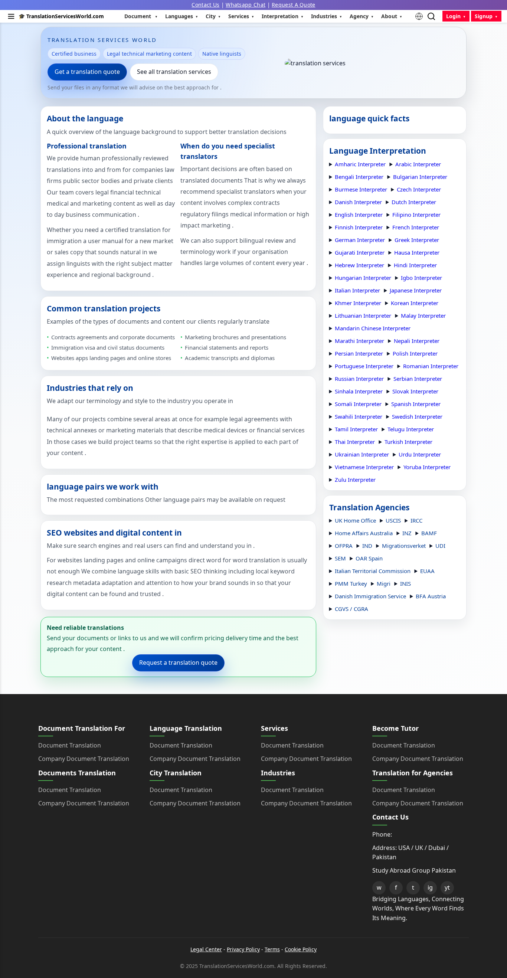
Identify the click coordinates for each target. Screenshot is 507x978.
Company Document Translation (83, 759)
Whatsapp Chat (245, 4)
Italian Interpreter (357, 290)
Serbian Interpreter (417, 378)
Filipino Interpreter (416, 214)
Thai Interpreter (355, 441)
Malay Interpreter (423, 315)
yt (447, 887)
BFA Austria (431, 596)
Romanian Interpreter (430, 366)
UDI (440, 545)
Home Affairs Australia (364, 533)
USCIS (393, 520)
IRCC (416, 520)
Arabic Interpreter (418, 164)
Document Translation (69, 745)
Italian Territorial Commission (372, 571)
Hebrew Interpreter (359, 265)
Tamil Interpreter (356, 429)
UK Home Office (355, 520)
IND (367, 545)
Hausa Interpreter (416, 252)
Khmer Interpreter (358, 303)
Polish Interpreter (415, 353)
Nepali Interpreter (416, 340)
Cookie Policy (301, 949)
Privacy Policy (243, 949)
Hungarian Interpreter (363, 277)
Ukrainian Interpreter (362, 454)
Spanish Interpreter (416, 404)
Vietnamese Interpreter (364, 467)
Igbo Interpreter (421, 277)
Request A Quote (293, 4)
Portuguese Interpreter (364, 366)
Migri (383, 583)
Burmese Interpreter (361, 189)
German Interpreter (360, 239)
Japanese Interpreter (416, 290)
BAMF (429, 533)
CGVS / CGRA (351, 608)
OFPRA (344, 545)
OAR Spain (369, 558)
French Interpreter (415, 227)
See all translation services (174, 72)
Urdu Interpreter (420, 454)
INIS (405, 583)
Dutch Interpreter (414, 202)
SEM (340, 558)
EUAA (427, 571)
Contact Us (205, 4)
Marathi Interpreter (359, 340)
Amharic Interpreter (360, 164)
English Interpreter (359, 214)
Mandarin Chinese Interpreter (372, 328)
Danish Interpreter (358, 202)
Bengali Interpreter (359, 176)
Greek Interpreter (417, 239)
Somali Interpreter (358, 404)
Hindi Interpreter (415, 265)
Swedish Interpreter (417, 416)
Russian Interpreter (359, 378)
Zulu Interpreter (355, 479)
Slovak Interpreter (415, 391)
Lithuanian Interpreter (363, 315)
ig (430, 887)
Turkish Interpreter (408, 441)
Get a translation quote (87, 72)
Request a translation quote (178, 662)
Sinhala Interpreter (359, 391)
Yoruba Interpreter (427, 467)
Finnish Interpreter (359, 227)
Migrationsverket (404, 545)
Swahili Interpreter (358, 416)
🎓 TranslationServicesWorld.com (61, 16)
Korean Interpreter (414, 303)
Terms (272, 949)
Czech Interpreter (419, 189)
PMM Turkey (351, 583)
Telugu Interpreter (410, 429)
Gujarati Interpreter (360, 252)
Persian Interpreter (359, 353)
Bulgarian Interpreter (420, 176)
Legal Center (206, 949)
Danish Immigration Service (370, 596)
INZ (407, 533)
